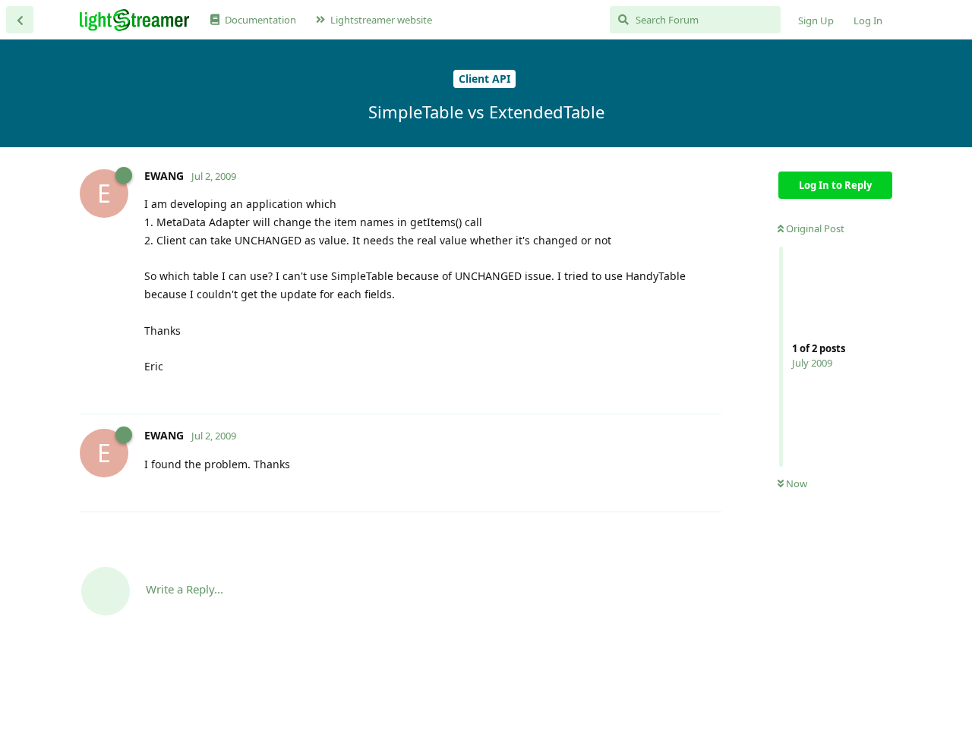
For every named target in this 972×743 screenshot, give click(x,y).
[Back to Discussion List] (19, 19)
